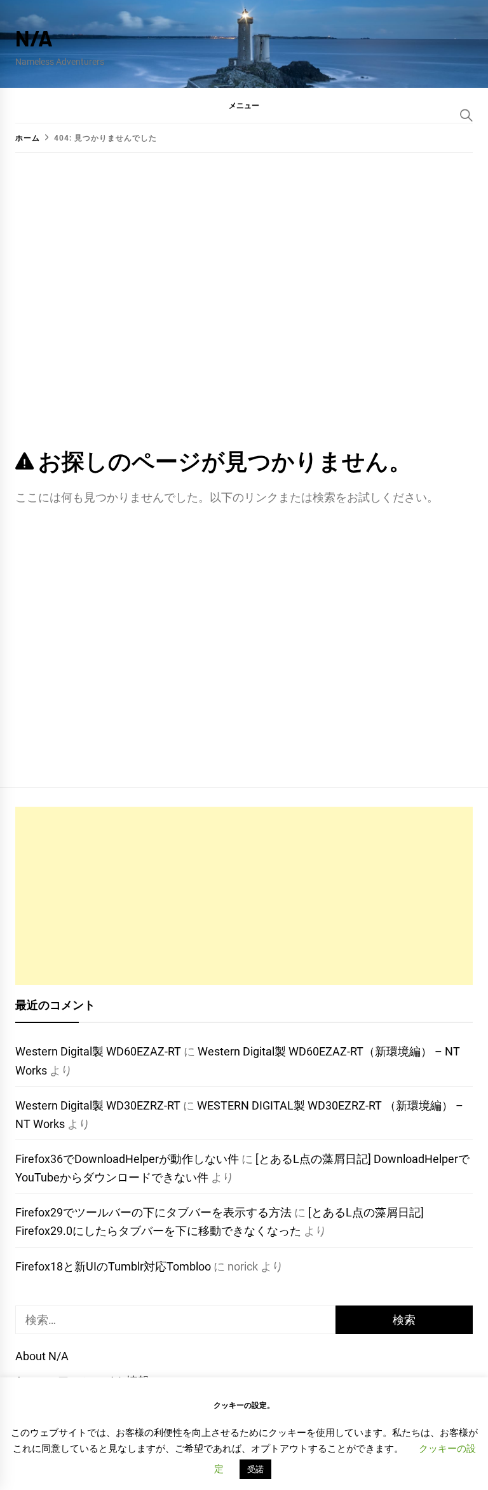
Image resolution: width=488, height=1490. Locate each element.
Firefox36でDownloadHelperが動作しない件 (127, 1159)
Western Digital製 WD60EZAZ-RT (98, 1051)
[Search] (466, 115)
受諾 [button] (255, 1469)
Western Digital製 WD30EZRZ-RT (97, 1105)
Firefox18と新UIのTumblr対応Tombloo (113, 1266)
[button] (244, 105)
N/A (34, 38)
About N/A (42, 1356)
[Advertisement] (244, 896)
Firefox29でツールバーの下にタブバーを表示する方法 (153, 1212)
